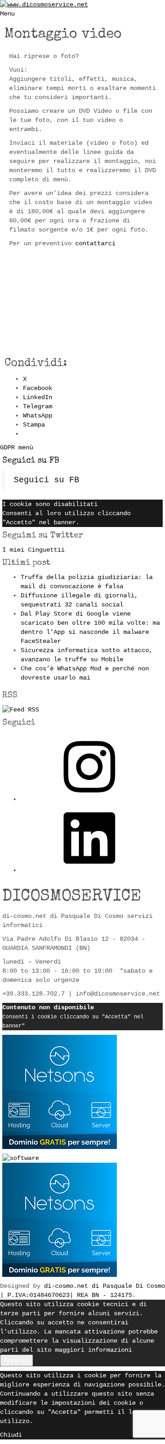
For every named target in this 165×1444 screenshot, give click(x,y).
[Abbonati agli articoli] (20, 709)
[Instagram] (89, 799)
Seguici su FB (30, 461)
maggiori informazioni (93, 1350)
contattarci (95, 243)
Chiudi (11, 1435)
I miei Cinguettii (33, 549)
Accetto (16, 1360)
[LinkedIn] (89, 870)
